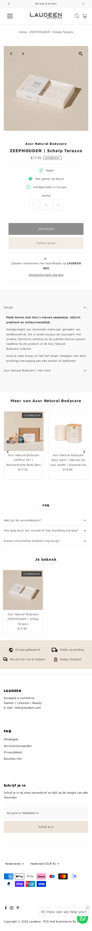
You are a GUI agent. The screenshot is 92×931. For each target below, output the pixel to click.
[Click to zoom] (80, 53)
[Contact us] (82, 918)
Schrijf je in (46, 827)
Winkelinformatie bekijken (46, 275)
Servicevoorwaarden (18, 746)
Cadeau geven (46, 243)
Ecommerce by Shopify (71, 921)
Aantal (46, 195)
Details (8, 307)
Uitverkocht (46, 229)
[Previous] (11, 53)
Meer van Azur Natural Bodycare (46, 400)
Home (23, 32)
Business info (13, 758)
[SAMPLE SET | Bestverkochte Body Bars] (23, 431)
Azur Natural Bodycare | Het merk (27, 370)
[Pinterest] (17, 908)
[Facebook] (6, 908)
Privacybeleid (13, 752)
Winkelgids (11, 739)
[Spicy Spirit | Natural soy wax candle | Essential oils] (68, 431)
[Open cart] (85, 16)
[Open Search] (77, 16)
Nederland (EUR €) (43, 863)
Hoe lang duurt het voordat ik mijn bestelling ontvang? (41, 530)
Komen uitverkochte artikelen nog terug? (31, 541)
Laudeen (35, 921)
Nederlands (13, 863)
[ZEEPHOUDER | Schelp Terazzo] (23, 590)
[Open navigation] (13, 16)
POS (46, 921)
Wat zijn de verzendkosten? (22, 520)
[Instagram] (11, 908)
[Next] (23, 53)
